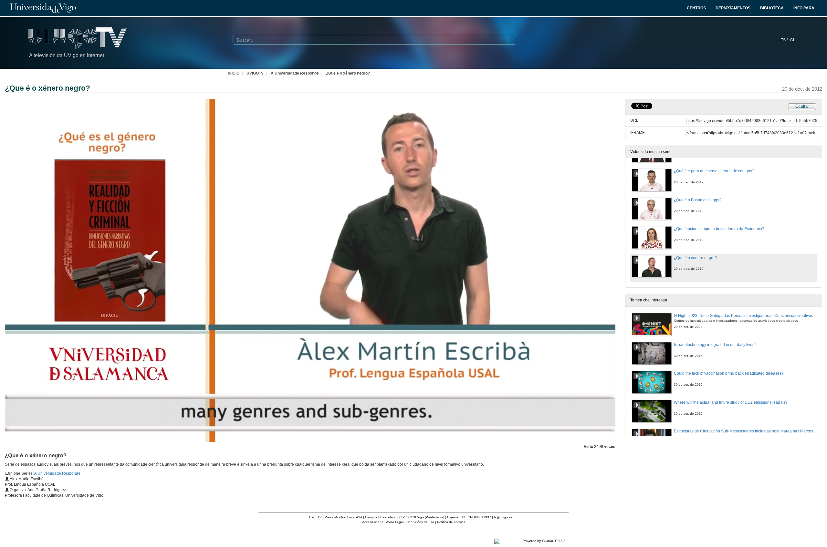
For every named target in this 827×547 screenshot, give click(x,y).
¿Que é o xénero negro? (348, 73)
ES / (784, 40)
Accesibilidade (372, 522)
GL (792, 40)
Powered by (543, 541)
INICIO (233, 73)
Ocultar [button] (802, 106)
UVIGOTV (255, 73)
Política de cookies (451, 522)
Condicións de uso (420, 522)
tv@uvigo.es (503, 517)
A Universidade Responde (295, 73)
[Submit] (508, 40)
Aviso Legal (394, 522)
